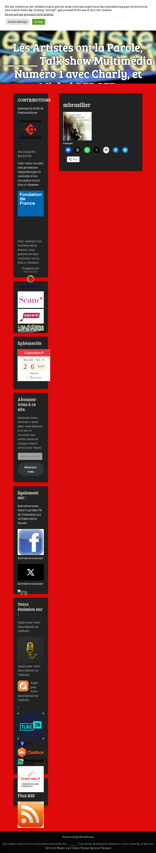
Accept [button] (38, 21)
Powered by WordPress (78, 837)
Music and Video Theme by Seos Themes (84, 848)
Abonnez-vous (30, 469)
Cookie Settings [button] (17, 21)
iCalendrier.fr (34, 353)
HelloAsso (31, 271)
